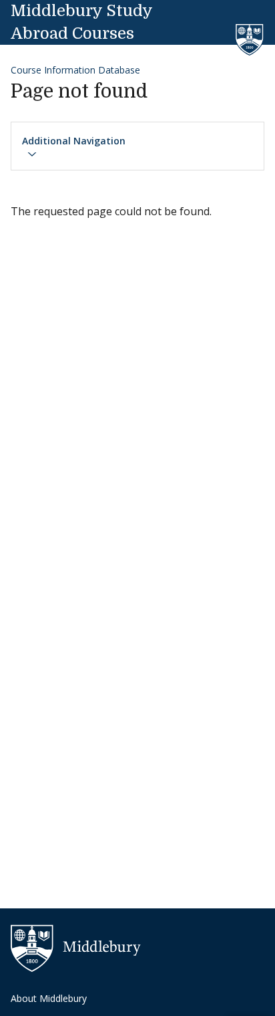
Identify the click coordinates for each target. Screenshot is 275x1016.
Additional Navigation (73, 140)
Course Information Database (75, 70)
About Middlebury (49, 998)
